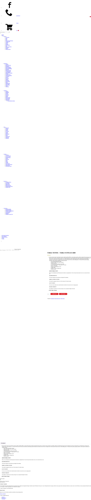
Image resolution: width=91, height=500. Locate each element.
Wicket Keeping (8, 49)
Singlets (7, 161)
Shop (2, 35)
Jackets (7, 158)
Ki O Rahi (7, 78)
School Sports (8, 98)
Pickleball (7, 79)
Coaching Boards (8, 71)
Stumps (7, 48)
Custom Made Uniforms (11, 100)
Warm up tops (8, 165)
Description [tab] (3, 443)
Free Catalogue (4, 236)
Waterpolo (7, 138)
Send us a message (3, 493)
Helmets (7, 44)
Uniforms (5, 90)
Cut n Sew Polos (8, 155)
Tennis (7, 85)
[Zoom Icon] (43, 253)
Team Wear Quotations (5, 235)
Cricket (5, 36)
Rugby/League (8, 97)
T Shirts (7, 162)
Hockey (7, 77)
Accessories (7, 37)
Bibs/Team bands (8, 70)
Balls (4, 127)
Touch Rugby (8, 99)
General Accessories (9, 75)
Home (3, 34)
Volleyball (7, 86)
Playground (7, 80)
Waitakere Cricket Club (9, 214)
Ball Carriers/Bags (8, 67)
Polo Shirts (7, 159)
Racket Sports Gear (57, 298)
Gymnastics (7, 76)
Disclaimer (3, 498)
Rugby (7, 82)
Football (7, 73)
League (7, 132)
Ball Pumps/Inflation (9, 68)
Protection (7, 47)
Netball (7, 95)
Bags (6, 38)
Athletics (7, 64)
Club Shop (5, 208)
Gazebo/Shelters (8, 74)
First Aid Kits (8, 183)
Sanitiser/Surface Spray (9, 186)
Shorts (7, 160)
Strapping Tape (8, 187)
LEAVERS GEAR (8, 166)
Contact (3, 238)
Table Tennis (8, 84)
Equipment (5, 63)
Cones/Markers (8, 72)
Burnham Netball (8, 209)
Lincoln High (8, 212)
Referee (7, 96)
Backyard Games (8, 65)
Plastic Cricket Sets (8, 46)
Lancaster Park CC (8, 211)
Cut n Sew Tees (8, 156)
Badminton (7, 66)
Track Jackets (8, 163)
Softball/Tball (8, 83)
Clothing (7, 42)
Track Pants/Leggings (9, 164)
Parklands (7, 213)
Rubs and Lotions (8, 185)
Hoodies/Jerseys (8, 157)
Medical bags (8, 184)
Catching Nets (8, 41)
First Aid (5, 181)
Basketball (7, 69)
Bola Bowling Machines (9, 40)
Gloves (7, 43)
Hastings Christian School (9, 210)
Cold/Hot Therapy (8, 182)
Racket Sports (8, 81)
